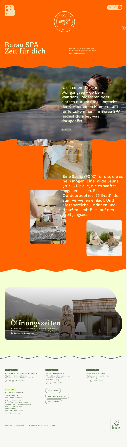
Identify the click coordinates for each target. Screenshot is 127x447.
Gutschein (53, 390)
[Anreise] (110, 7)
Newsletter (54, 401)
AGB (53, 425)
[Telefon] (115, 7)
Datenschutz (20, 425)
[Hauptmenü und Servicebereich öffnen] (120, 7)
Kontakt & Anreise (57, 396)
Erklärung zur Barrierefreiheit (38, 425)
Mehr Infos (20, 381)
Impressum (9, 425)
